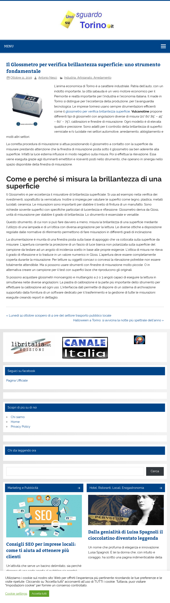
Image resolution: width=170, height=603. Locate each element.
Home (15, 422)
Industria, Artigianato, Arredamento (87, 77)
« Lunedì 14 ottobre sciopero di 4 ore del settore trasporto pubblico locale (58, 315)
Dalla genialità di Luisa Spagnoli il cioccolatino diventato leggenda (125, 535)
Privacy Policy (20, 426)
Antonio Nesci (47, 77)
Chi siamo (18, 417)
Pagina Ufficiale (17, 380)
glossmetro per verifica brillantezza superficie (98, 111)
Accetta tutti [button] (39, 593)
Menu (9, 46)
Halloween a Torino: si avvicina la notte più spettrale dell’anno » (118, 320)
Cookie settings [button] (16, 593)
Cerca (155, 471)
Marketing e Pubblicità (23, 487)
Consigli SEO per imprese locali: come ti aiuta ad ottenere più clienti (41, 550)
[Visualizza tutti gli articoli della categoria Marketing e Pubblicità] (78, 488)
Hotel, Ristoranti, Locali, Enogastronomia (117, 487)
